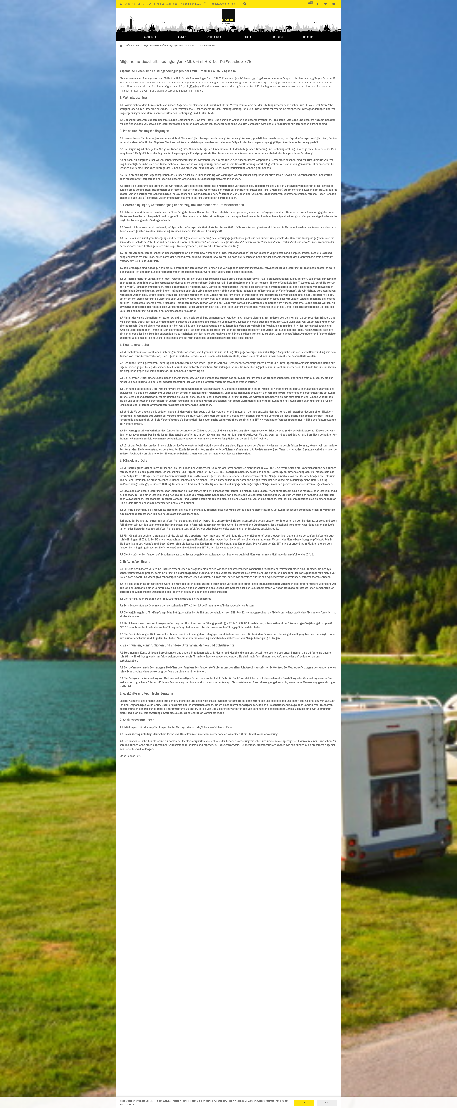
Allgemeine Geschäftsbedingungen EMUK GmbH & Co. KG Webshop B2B (179, 45)
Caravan (181, 37)
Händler (308, 37)
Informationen (133, 45)
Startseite (150, 37)
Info (327, 1102)
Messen (246, 37)
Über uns (277, 37)
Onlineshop (214, 37)
